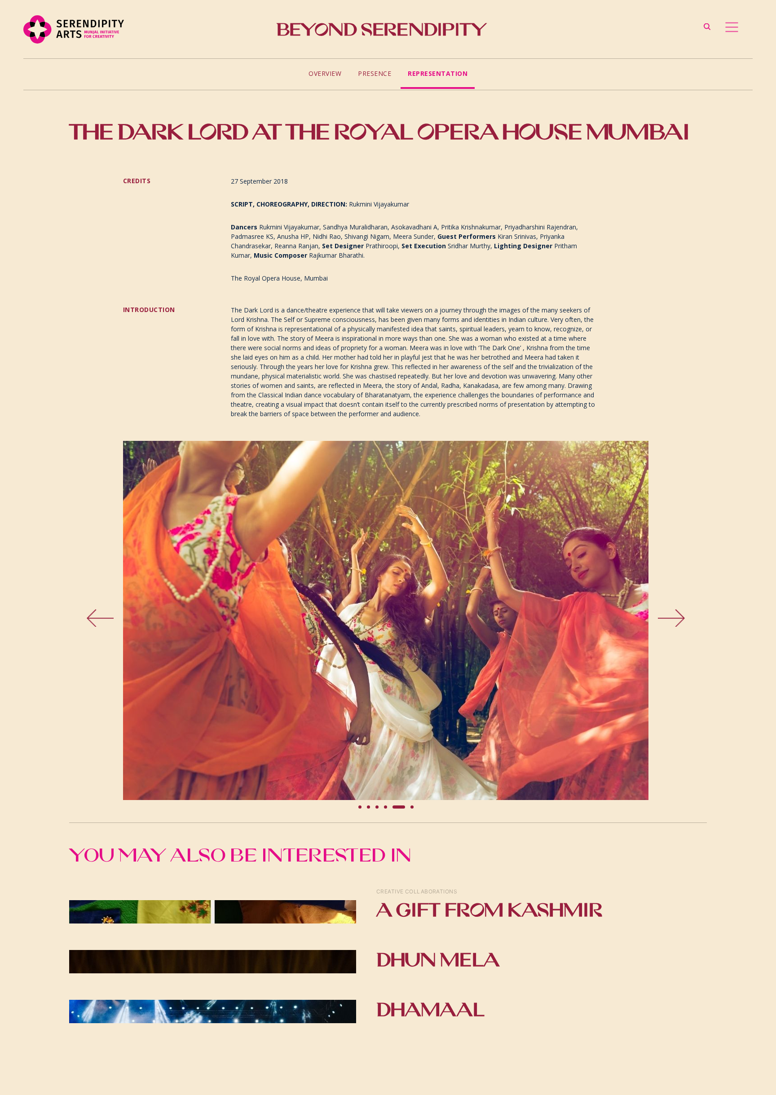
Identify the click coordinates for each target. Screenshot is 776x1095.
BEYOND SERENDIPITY (381, 29)
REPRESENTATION (437, 73)
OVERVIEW (325, 73)
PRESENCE (374, 73)
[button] (141, 620)
